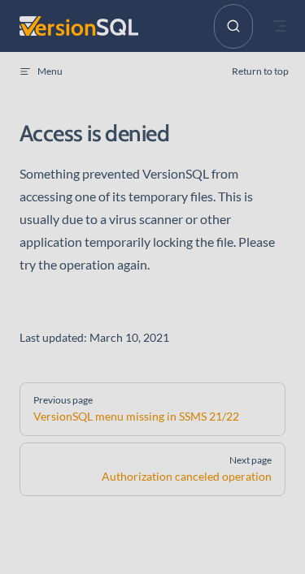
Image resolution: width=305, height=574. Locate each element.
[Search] (233, 26)
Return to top (260, 71)
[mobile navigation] (278, 26)
